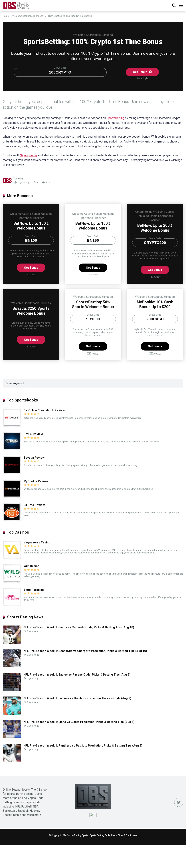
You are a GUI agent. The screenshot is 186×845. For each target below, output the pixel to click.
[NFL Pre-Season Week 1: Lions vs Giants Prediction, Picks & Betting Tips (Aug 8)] (12, 737)
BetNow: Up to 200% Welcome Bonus (155, 228)
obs (20, 178)
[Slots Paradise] (12, 605)
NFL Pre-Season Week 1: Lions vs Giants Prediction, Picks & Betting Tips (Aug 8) (79, 722)
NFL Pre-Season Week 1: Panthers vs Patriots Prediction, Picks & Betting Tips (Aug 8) (83, 745)
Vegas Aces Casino (37, 542)
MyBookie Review (36, 481)
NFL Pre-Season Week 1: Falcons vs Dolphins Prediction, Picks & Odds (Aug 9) (77, 698)
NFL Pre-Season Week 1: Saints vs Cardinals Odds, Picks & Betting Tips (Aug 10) (79, 627)
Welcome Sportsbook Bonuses (27, 16)
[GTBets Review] (12, 520)
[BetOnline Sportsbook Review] (12, 426)
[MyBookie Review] (12, 496)
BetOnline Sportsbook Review (44, 410)
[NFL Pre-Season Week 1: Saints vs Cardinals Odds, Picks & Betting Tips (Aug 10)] (12, 642)
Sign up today (28, 155)
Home (6, 16)
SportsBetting (115, 118)
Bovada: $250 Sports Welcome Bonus (31, 311)
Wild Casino (31, 566)
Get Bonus (140, 72)
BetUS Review (33, 434)
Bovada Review (34, 457)
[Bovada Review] (12, 473)
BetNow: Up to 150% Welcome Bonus (93, 226)
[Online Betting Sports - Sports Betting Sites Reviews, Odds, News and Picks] (16, 5)
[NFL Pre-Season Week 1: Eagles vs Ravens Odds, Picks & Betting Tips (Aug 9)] (12, 690)
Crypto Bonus (143, 211)
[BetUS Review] (12, 449)
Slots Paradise (34, 589)
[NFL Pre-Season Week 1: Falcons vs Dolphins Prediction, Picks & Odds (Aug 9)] (12, 713)
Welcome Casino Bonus (25, 213)
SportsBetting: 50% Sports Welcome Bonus (93, 304)
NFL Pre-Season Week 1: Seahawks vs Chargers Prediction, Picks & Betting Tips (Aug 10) (85, 651)
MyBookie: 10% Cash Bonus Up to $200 (155, 304)
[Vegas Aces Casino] (12, 558)
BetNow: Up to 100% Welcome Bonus (31, 226)
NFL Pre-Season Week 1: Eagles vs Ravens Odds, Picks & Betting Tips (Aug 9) (77, 674)
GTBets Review (34, 505)
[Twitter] (178, 802)
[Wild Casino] (12, 581)
